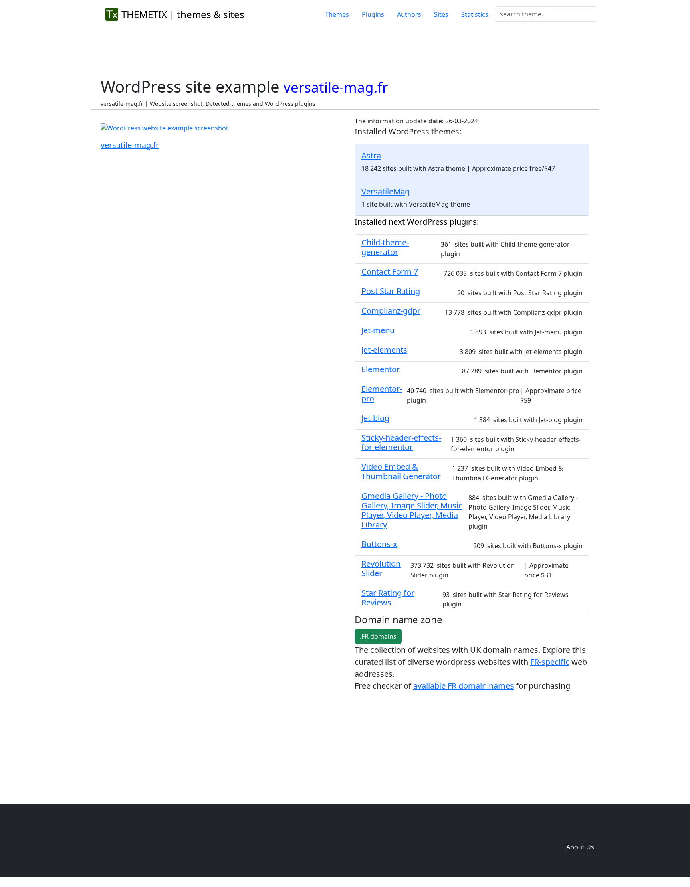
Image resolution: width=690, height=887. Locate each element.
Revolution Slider (381, 568)
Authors (409, 14)
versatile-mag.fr (130, 145)
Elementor (380, 369)
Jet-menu (378, 330)
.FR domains (378, 636)
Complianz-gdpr (390, 310)
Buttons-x (379, 544)
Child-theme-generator (385, 247)
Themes (337, 14)
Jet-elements (384, 349)
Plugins (373, 14)
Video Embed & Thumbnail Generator (401, 471)
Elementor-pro (381, 393)
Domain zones (579, 831)
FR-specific (549, 661)
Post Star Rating (390, 291)
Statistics (474, 14)
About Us (580, 847)
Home (461, 831)
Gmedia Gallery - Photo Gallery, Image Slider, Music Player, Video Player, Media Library (411, 510)
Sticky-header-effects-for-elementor (401, 442)
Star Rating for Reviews (387, 597)
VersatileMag (385, 191)
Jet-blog (375, 418)
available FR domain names (463, 685)
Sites (441, 14)
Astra (371, 155)
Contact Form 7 (389, 271)
